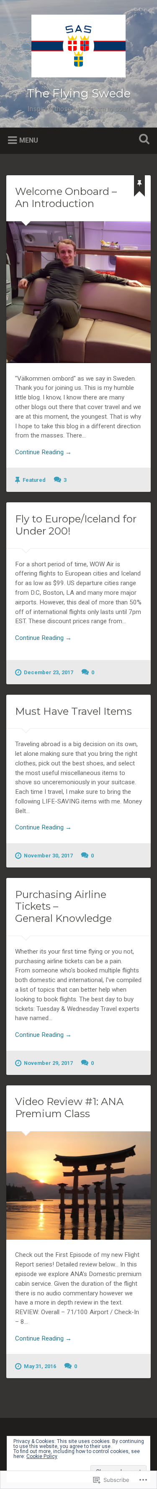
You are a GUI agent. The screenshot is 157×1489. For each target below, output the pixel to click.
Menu (28, 140)
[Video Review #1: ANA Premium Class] (78, 1185)
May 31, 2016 (40, 1366)
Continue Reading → (43, 452)
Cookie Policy (41, 1456)
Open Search (142, 140)
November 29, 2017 (48, 1063)
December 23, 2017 (48, 672)
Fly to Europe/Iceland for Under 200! (75, 525)
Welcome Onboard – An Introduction (66, 197)
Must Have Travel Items (73, 711)
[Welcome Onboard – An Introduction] (78, 292)
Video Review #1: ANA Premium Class (69, 1107)
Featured (34, 480)
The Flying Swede (79, 93)
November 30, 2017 (48, 855)
